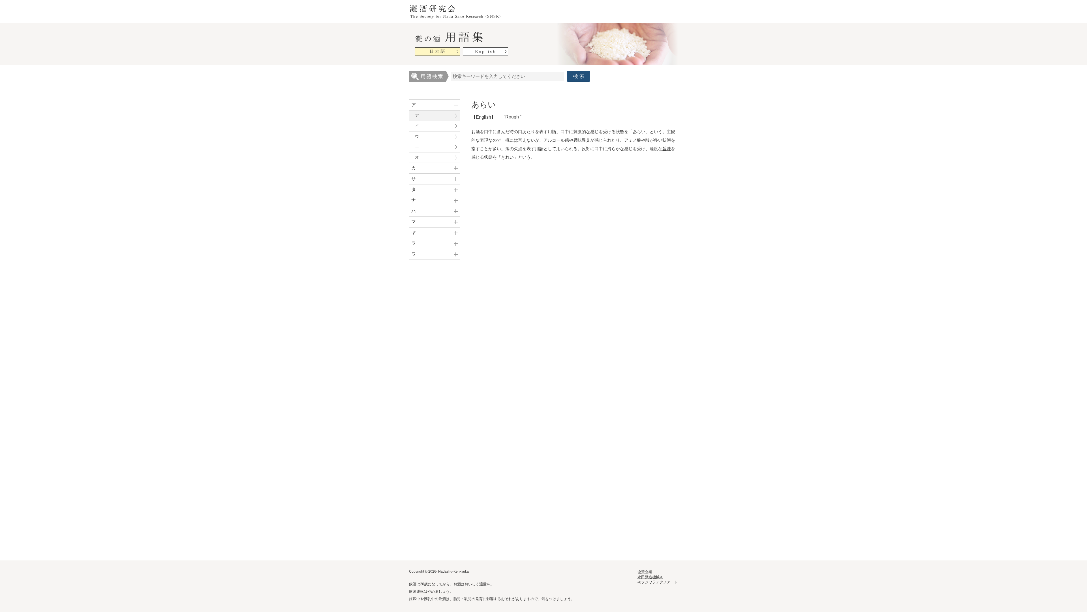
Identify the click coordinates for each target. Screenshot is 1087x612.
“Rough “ (512, 116)
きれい (507, 157)
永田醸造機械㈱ (650, 577)
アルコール (554, 140)
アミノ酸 (632, 140)
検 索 (579, 76)
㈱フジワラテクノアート (657, 582)
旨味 (666, 148)
